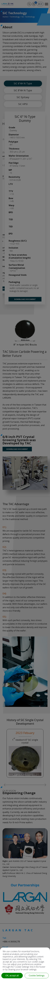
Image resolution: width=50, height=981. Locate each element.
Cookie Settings (37, 975)
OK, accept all (12, 975)
